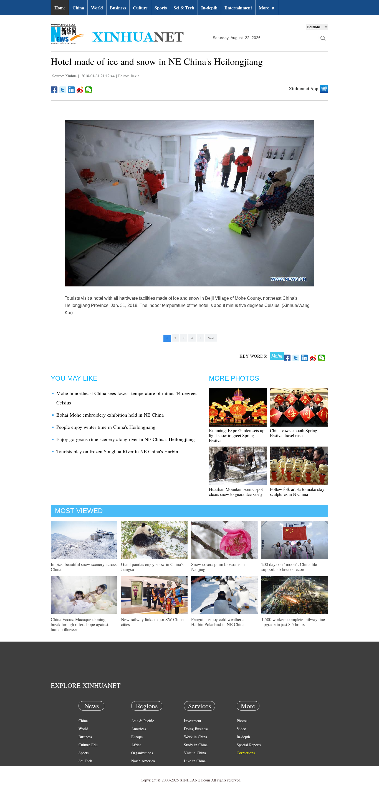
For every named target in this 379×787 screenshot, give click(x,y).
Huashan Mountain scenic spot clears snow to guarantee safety (236, 491)
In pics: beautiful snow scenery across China (84, 566)
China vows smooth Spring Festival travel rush (293, 432)
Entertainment (238, 7)
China (78, 7)
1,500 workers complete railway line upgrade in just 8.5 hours (293, 621)
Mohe (276, 356)
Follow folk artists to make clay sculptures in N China (297, 491)
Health (84, 768)
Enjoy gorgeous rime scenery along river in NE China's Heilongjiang (125, 439)
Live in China (195, 760)
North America (143, 760)
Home (59, 7)
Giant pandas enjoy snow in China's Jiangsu (152, 566)
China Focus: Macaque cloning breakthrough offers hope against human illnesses (79, 624)
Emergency (193, 768)
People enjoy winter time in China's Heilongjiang (105, 427)
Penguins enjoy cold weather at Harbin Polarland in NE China (218, 621)
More (267, 7)
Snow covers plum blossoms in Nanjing (218, 566)
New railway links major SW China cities (152, 621)
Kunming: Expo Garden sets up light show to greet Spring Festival (236, 435)
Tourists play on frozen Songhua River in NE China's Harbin (117, 451)
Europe (137, 736)
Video (241, 728)
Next (211, 338)
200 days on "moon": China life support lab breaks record (289, 566)
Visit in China (195, 752)
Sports (161, 7)
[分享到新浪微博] (80, 89)
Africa (136, 744)
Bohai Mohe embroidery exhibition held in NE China (110, 414)
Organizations (142, 752)
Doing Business (196, 728)
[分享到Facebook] (54, 89)
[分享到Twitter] (62, 89)
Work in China (195, 736)
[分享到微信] (88, 89)
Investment (192, 720)
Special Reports (249, 744)
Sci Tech (85, 760)
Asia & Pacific (142, 720)
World (97, 7)
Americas (138, 728)
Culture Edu (88, 744)
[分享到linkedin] (71, 89)
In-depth (209, 7)
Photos (242, 720)
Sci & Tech (184, 7)
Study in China (196, 744)
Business (118, 7)
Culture (140, 7)
